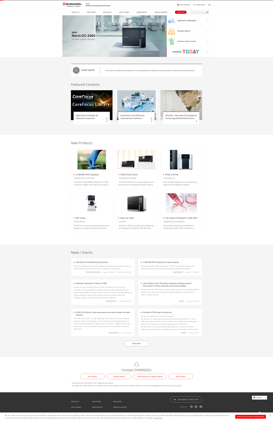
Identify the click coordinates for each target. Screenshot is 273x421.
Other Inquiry (181, 376)
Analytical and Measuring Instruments (98, 6)
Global (88, 4)
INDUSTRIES (96, 401)
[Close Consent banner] (270, 415)
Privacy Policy (157, 418)
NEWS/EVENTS (97, 407)
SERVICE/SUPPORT (120, 407)
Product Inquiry (119, 376)
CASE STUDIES (76, 407)
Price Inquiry (92, 376)
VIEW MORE (136, 344)
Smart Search (88, 70)
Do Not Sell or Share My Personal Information (250, 416)
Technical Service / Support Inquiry (149, 376)
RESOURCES (117, 401)
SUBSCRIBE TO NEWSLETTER (187, 399)
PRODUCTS (75, 401)
